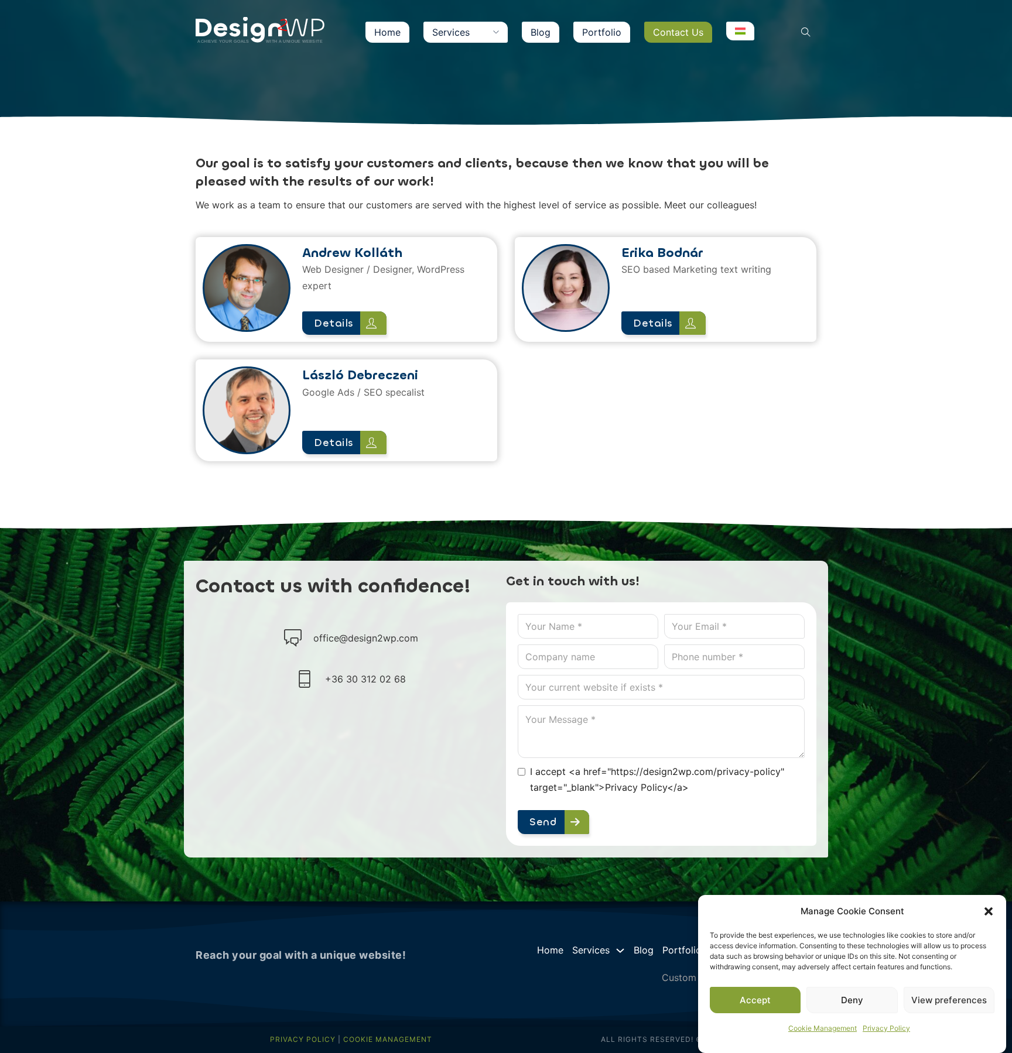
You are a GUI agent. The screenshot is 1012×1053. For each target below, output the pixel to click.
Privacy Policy (886, 1028)
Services (451, 32)
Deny (852, 1000)
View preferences (949, 1000)
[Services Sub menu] (496, 32)
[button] (988, 911)
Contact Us (678, 32)
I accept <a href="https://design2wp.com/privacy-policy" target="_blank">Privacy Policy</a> (657, 779)
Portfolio (601, 32)
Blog (541, 32)
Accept (755, 1000)
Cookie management (387, 1039)
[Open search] (805, 32)
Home (387, 32)
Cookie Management (822, 1028)
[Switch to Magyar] (740, 31)
